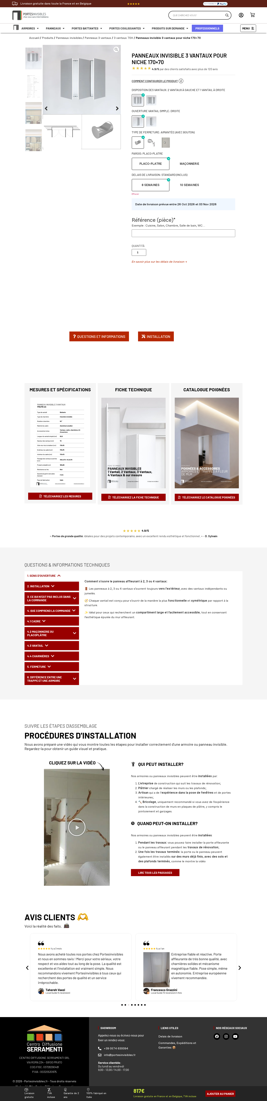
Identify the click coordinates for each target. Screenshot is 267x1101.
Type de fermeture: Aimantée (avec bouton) (163, 132)
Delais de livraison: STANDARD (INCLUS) (159, 174)
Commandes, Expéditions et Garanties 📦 (177, 1045)
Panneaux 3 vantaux (98, 38)
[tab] (52, 575)
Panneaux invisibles (69, 38)
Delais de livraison (170, 1036)
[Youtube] (235, 1036)
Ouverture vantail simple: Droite (156, 111)
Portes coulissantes (125, 28)
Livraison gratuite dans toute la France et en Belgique (55, 3)
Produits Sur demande (168, 28)
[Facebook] (217, 1036)
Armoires (28, 28)
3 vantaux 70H (123, 38)
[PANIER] (252, 15)
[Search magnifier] (227, 15)
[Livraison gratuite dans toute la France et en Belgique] (15, 3)
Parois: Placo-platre (147, 153)
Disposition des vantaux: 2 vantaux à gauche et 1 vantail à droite (178, 90)
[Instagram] (226, 1036)
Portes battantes (85, 28)
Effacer (135, 194)
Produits (47, 38)
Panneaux (53, 28)
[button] (46, 108)
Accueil (34, 38)
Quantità (138, 245)
